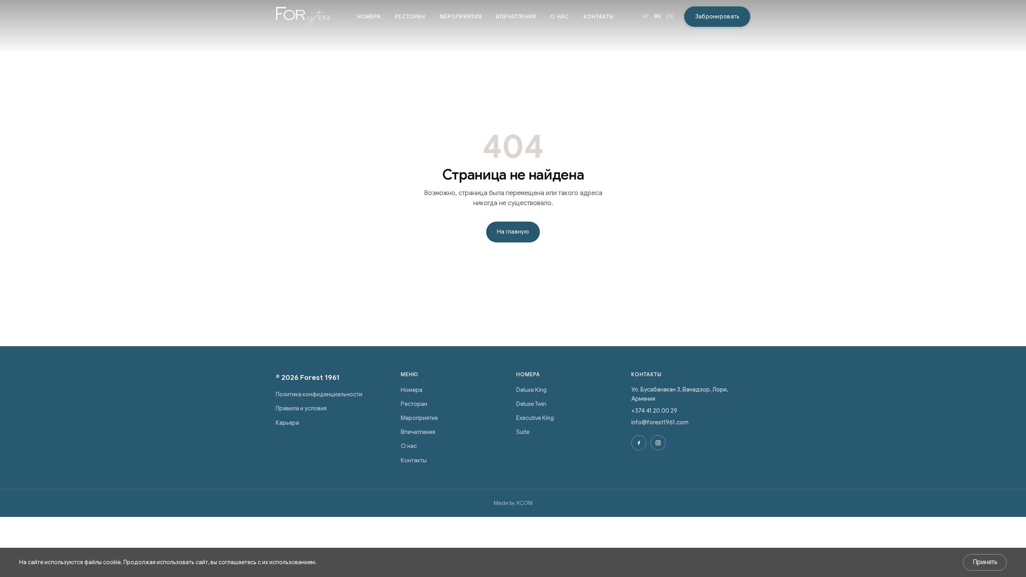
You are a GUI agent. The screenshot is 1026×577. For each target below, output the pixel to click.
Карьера (287, 422)
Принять (985, 562)
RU (657, 16)
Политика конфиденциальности (319, 394)
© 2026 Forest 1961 (307, 377)
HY (645, 16)
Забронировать (717, 16)
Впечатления (516, 17)
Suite (522, 432)
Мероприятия (461, 17)
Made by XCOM (513, 503)
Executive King (535, 418)
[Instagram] (658, 442)
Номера (369, 17)
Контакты (599, 17)
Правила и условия (301, 408)
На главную (513, 231)
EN (669, 16)
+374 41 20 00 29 (654, 410)
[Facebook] (638, 442)
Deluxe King (531, 389)
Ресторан (410, 17)
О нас (559, 17)
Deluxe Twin (531, 404)
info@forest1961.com (660, 422)
